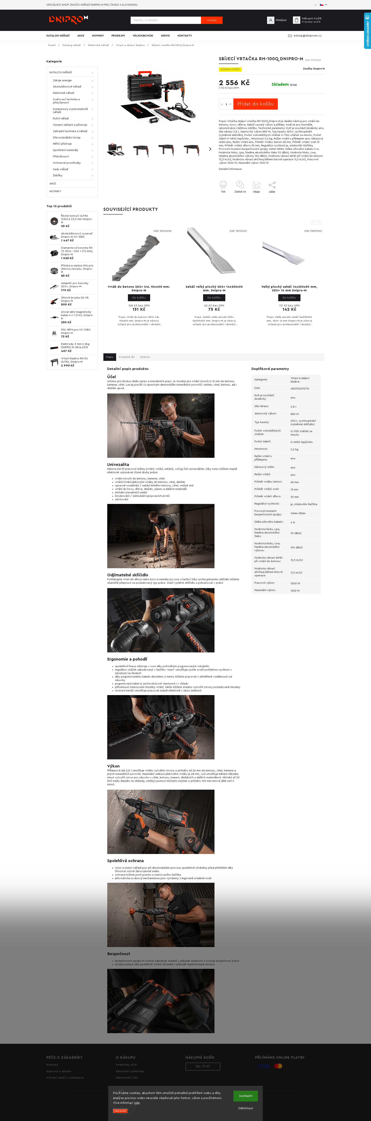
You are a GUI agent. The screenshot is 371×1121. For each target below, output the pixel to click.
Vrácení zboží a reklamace (65, 1078)
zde (137, 1102)
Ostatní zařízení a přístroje (70, 125)
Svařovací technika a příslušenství (66, 101)
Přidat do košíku (255, 104)
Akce (52, 183)
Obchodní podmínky (130, 1071)
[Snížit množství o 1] (222, 104)
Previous (314, 222)
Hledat (212, 20)
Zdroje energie (62, 80)
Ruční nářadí (61, 118)
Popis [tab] (109, 357)
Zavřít (312, 198)
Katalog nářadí (60, 72)
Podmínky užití (126, 1065)
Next (319, 222)
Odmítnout (245, 1108)
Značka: (314, 69)
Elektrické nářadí (63, 93)
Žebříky (58, 175)
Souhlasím (245, 1096)
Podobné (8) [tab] (127, 357)
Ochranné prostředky (67, 163)
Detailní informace (230, 169)
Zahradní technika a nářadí (70, 131)
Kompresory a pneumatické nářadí (70, 111)
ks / (203, 1066)
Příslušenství (61, 156)
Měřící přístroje (62, 143)
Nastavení (120, 1111)
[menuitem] (59, 36)
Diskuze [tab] (145, 357)
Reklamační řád (127, 1078)
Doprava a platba (58, 1071)
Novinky (55, 191)
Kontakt (52, 1065)
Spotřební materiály (65, 150)
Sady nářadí (60, 169)
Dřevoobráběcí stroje (67, 137)
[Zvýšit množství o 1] (230, 104)
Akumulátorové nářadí (67, 86)
